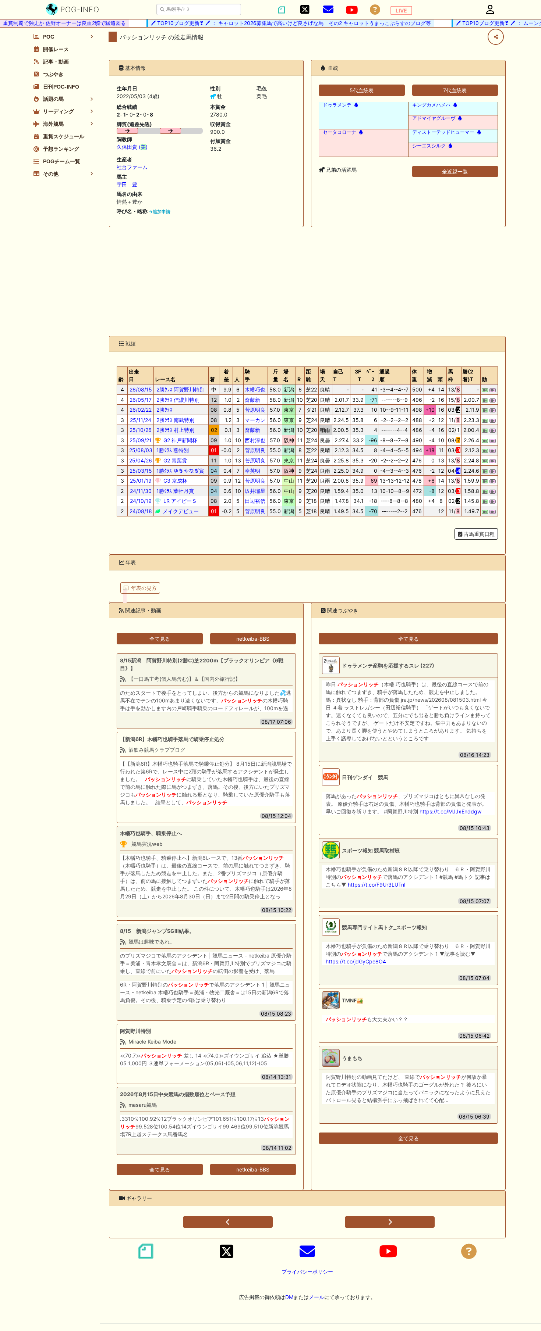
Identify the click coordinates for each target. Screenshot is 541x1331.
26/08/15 (141, 389)
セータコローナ (339, 132)
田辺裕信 (255, 501)
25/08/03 (140, 450)
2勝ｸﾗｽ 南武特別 (174, 420)
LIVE (401, 10)
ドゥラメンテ (337, 105)
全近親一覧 (455, 171)
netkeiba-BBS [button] (252, 639)
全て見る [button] (159, 639)
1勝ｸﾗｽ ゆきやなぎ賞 (179, 471)
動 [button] (484, 379)
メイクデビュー (180, 511)
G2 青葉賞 (174, 460)
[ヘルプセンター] (375, 9)
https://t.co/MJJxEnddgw (450, 811)
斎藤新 (252, 400)
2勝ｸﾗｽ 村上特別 (174, 430)
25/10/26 (141, 430)
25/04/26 (140, 460)
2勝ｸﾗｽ (163, 410)
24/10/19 (141, 501)
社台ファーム (132, 167)
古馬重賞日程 (478, 534)
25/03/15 (141, 471)
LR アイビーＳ (179, 501)
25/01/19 (141, 480)
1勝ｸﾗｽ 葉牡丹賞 (174, 491)
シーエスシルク (429, 146)
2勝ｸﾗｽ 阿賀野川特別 (180, 389)
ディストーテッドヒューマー (443, 132)
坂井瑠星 (255, 491)
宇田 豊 (127, 184)
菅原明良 (255, 410)
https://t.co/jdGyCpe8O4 (356, 961)
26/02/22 (141, 410)
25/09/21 (141, 440)
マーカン (255, 420)
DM (289, 1297)
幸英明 (252, 471)
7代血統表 (455, 90)
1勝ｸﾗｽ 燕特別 (172, 450)
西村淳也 (255, 440)
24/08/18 (141, 511)
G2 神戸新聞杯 (179, 440)
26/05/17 (141, 400)
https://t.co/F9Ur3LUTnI (377, 884)
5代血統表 (362, 90)
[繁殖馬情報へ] (355, 105)
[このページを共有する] (496, 37)
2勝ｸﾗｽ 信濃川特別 (177, 400)
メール (316, 1297)
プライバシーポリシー (307, 1272)
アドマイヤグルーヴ (433, 118)
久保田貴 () (132, 147)
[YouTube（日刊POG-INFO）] (352, 10)
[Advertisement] (307, 281)
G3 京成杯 (174, 480)
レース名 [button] (165, 379)
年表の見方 (144, 588)
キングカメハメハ (431, 105)
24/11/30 (141, 491)
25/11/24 (140, 420)
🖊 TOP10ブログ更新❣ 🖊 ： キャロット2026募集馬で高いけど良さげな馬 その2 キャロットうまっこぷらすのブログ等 (278, 23)
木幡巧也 (255, 389)
